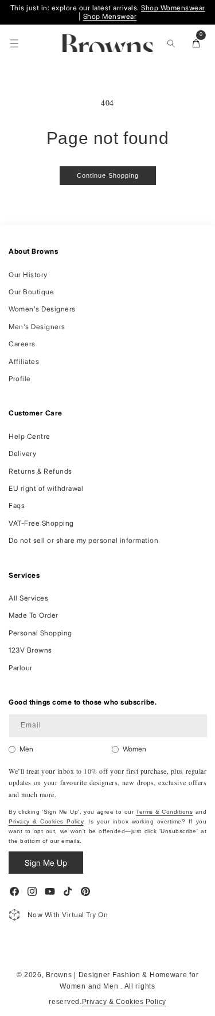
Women (134, 749)
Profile (20, 378)
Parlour (21, 667)
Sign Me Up (46, 862)
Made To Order (33, 615)
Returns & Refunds (40, 471)
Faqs (17, 505)
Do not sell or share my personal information (83, 540)
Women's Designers (42, 309)
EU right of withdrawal (46, 488)
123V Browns (30, 650)
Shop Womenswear (173, 7)
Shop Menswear (110, 16)
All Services (28, 598)
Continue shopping (108, 175)
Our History (28, 274)
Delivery (22, 453)
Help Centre (29, 436)
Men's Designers (37, 326)
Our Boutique (31, 291)
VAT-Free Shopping (41, 523)
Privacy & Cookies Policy (46, 821)
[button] (14, 43)
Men (26, 749)
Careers (22, 343)
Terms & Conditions (164, 812)
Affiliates (24, 361)
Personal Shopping (40, 633)
